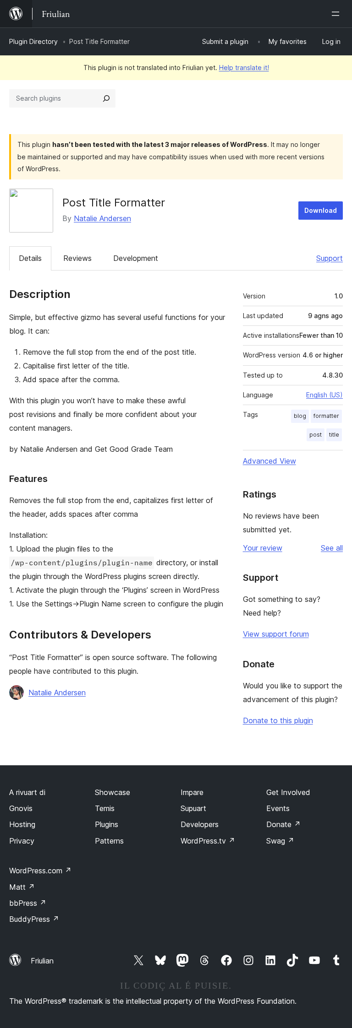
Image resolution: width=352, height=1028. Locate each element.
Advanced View (269, 460)
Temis (105, 808)
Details (30, 258)
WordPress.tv (208, 840)
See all (332, 547)
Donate (283, 824)
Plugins (106, 824)
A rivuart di (27, 792)
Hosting (22, 824)
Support (329, 258)
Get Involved (288, 792)
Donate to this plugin (278, 720)
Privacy (21, 840)
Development (135, 258)
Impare (192, 792)
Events (278, 808)
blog (300, 415)
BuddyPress (34, 919)
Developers (200, 824)
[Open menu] (337, 13)
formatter (326, 415)
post (315, 434)
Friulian (42, 960)
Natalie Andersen (102, 218)
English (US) (324, 395)
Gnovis (21, 808)
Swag (280, 840)
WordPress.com (40, 870)
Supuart (193, 808)
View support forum (276, 633)
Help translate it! (244, 67)
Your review (262, 547)
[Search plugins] (106, 98)
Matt (22, 887)
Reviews (77, 258)
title (334, 434)
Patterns (109, 840)
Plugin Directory (33, 41)
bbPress (27, 903)
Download (320, 210)
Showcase (112, 792)
